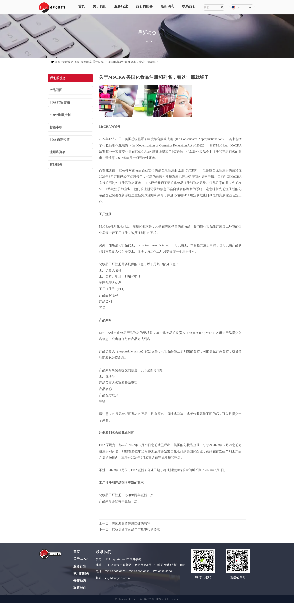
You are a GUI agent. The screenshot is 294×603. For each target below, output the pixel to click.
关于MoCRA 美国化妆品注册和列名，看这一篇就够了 (126, 61)
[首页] (52, 7)
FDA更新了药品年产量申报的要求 (136, 529)
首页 (77, 61)
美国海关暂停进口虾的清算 (131, 523)
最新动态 (86, 61)
